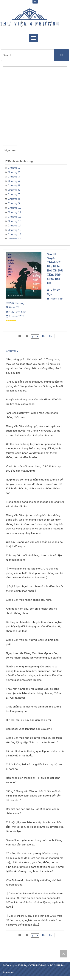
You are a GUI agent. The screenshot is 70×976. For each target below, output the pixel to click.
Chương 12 (14, 216)
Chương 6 (14, 189)
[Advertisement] (35, 105)
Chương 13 (14, 221)
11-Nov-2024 (16, 316)
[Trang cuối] (51, 336)
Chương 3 (14, 176)
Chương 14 (14, 225)
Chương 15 (14, 229)
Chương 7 (14, 194)
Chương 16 (14, 234)
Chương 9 (14, 203)
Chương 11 (14, 212)
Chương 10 (14, 207)
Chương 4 (14, 181)
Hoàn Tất (14, 307)
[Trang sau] (43, 336)
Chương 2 (14, 172)
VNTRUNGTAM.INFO (40, 965)
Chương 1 (14, 167)
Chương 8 (14, 198)
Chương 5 (14, 185)
